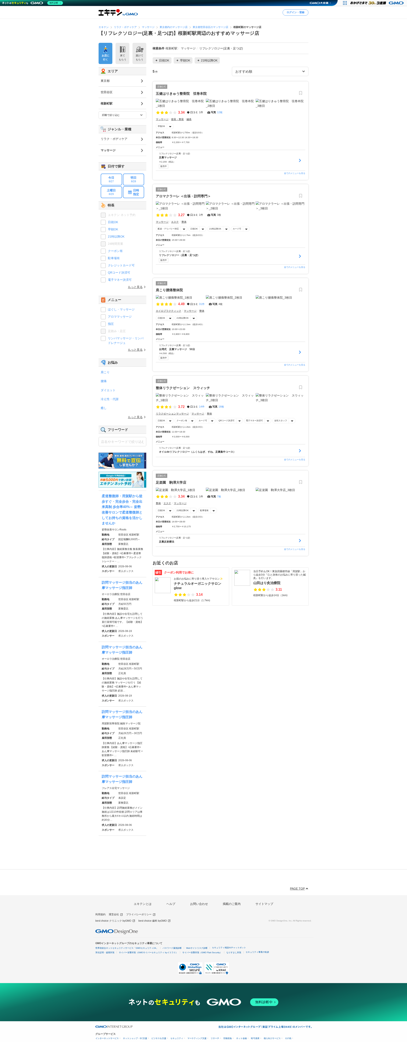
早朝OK (161, 126)
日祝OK (194, 229)
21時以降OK (215, 229)
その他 (288, 1038)
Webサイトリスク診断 (197, 948)
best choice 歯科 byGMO (152, 920)
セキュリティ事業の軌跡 (257, 952)
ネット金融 (241, 1038)
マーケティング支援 (196, 1038)
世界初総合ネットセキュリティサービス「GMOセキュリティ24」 (126, 948)
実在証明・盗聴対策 (104, 952)
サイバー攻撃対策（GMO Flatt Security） (202, 952)
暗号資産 (255, 1038)
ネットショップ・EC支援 (135, 1038)
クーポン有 (182, 420)
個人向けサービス (272, 1038)
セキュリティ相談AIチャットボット (229, 947)
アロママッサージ (120, 316)
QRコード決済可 (226, 420)
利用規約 (100, 914)
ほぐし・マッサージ (121, 309)
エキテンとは (143, 904)
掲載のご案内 (232, 904)
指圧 (111, 324)
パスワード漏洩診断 (172, 948)
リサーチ (215, 1038)
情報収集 (227, 1038)
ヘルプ (170, 904)
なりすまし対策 (233, 952)
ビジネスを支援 (158, 1038)
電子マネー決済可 (254, 420)
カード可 (237, 229)
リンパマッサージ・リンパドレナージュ (126, 341)
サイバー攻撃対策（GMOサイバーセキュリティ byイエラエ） (148, 952)
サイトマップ (264, 904)
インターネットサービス (107, 1038)
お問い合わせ (199, 904)
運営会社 (114, 914)
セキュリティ (176, 1038)
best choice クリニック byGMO (113, 920)
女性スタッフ (280, 420)
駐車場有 (204, 510)
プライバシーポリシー (139, 914)
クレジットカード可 (121, 265)
